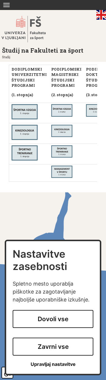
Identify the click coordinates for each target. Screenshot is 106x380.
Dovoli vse (53, 319)
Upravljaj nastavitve (53, 364)
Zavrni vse (53, 346)
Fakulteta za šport (30, 29)
